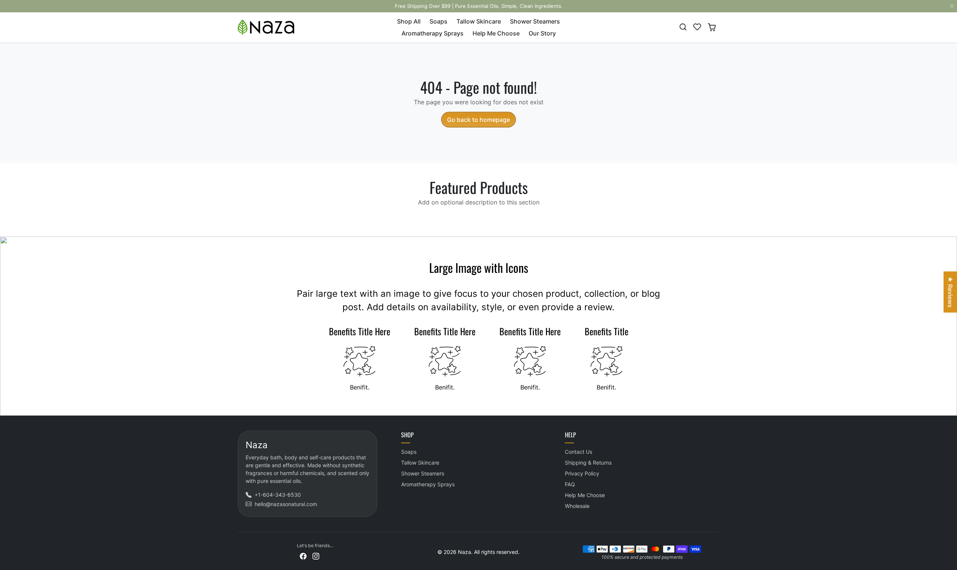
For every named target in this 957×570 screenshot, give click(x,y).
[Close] (952, 6)
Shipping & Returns (588, 462)
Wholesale (577, 506)
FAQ (570, 484)
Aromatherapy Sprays (432, 33)
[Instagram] (316, 556)
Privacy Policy (582, 473)
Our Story (542, 33)
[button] (683, 27)
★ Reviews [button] (950, 292)
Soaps (438, 21)
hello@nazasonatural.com (286, 504)
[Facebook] (303, 556)
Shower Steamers (535, 21)
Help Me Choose (496, 33)
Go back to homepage (478, 119)
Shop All (409, 21)
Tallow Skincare (478, 21)
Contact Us (578, 452)
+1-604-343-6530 (278, 495)
